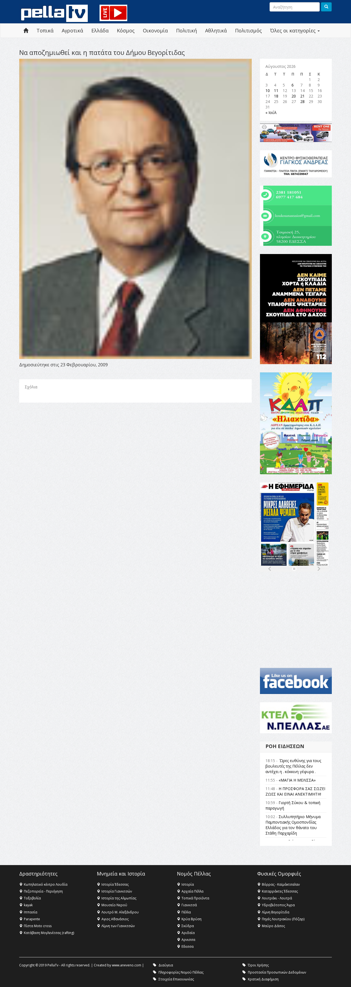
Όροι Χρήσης (258, 965)
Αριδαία (188, 932)
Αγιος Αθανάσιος (115, 919)
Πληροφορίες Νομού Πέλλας (180, 972)
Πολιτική (186, 30)
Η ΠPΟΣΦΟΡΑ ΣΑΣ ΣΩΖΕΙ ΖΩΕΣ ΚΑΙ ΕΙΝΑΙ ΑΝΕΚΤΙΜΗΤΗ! (295, 791)
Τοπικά (44, 30)
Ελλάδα (100, 30)
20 (293, 96)
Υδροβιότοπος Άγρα (278, 905)
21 (302, 96)
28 (302, 101)
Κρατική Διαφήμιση (263, 979)
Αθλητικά (216, 30)
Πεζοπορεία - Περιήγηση (43, 891)
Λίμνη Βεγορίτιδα (275, 912)
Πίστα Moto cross (38, 926)
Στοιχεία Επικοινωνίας (176, 979)
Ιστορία (188, 884)
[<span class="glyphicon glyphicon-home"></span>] (25, 31)
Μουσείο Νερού (114, 905)
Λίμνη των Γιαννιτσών (118, 926)
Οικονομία (155, 30)
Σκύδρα (188, 926)
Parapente (32, 919)
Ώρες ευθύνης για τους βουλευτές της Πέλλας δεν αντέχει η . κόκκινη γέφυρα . (293, 766)
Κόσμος (126, 30)
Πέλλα (186, 912)
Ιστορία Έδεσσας (115, 884)
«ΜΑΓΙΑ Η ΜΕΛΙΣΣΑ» (297, 780)
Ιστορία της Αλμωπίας (118, 898)
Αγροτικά (72, 30)
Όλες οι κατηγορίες (293, 30)
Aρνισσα (188, 939)
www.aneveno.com (126, 965)
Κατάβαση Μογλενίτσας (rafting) (49, 932)
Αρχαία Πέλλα (192, 891)
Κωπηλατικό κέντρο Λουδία (45, 884)
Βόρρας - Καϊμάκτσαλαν (281, 884)
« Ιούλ (271, 112)
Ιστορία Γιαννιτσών (116, 891)
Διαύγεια (165, 965)
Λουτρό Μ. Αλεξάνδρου (120, 912)
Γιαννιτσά (189, 905)
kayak (28, 905)
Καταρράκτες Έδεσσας (280, 891)
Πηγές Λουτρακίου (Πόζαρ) (283, 919)
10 (267, 90)
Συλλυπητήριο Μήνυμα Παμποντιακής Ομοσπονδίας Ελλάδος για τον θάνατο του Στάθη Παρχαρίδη (293, 825)
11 (276, 90)
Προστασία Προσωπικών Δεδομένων (277, 972)
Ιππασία (30, 912)
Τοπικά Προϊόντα (195, 898)
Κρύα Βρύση (192, 919)
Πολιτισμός (248, 30)
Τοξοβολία (32, 898)
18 (276, 96)
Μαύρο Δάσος (273, 926)
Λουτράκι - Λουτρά (277, 898)
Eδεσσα (188, 946)
